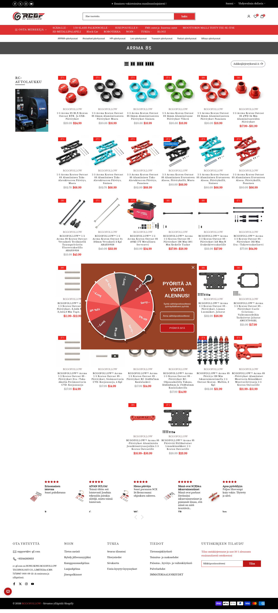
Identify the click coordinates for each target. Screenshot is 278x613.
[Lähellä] (193, 267)
